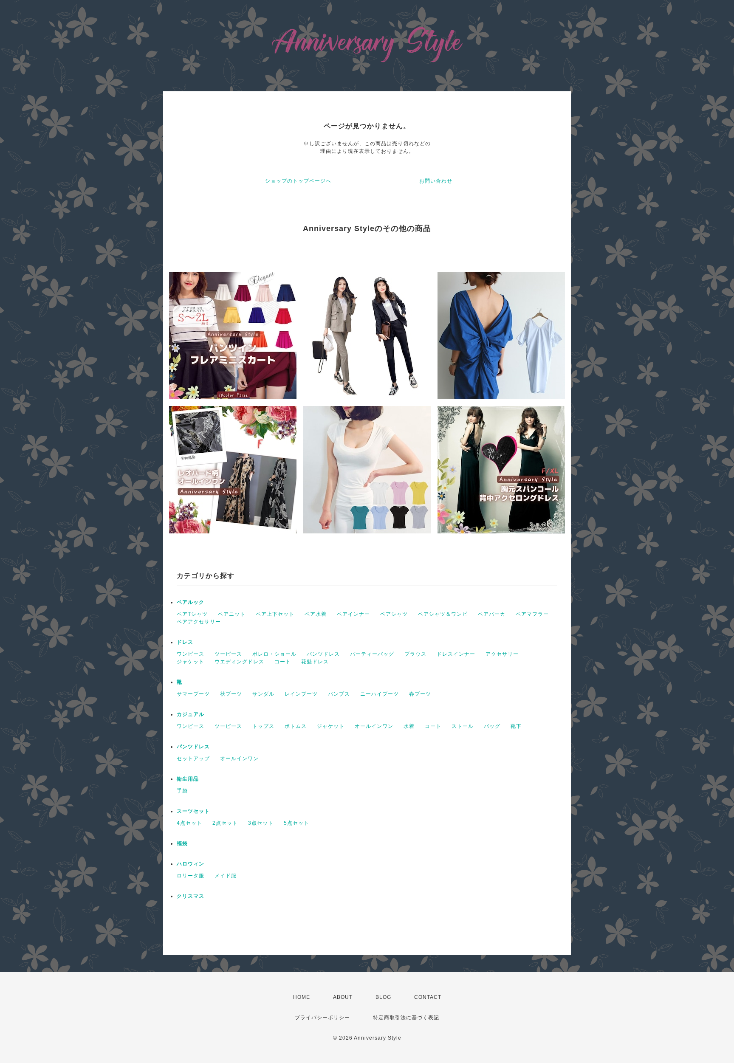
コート (282, 662)
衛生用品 (188, 779)
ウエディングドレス (239, 662)
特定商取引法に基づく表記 (406, 1018)
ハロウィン (190, 864)
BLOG (383, 997)
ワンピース (190, 654)
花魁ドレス (315, 662)
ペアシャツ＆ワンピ (443, 614)
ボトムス (296, 726)
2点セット (225, 823)
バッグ (492, 726)
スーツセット (193, 811)
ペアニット (232, 614)
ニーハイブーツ (379, 694)
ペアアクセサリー (199, 622)
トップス (263, 726)
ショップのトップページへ (298, 181)
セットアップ (193, 758)
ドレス (185, 642)
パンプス (339, 694)
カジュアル (190, 714)
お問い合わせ (435, 181)
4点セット (189, 823)
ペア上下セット (275, 614)
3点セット (261, 823)
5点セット (296, 823)
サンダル (263, 694)
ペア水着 (316, 614)
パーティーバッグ (372, 654)
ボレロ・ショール (274, 654)
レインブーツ (301, 694)
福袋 (182, 843)
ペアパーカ (491, 614)
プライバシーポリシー (322, 1018)
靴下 (516, 726)
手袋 (182, 791)
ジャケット (190, 662)
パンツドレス (323, 654)
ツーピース (228, 654)
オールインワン (374, 726)
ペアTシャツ (192, 614)
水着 (409, 726)
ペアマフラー (532, 614)
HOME (301, 997)
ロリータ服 (190, 876)
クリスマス (190, 896)
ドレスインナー (456, 654)
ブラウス (415, 654)
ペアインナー (353, 614)
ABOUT (343, 997)
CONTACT (427, 997)
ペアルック (190, 602)
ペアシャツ (394, 614)
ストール (463, 726)
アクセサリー (502, 654)
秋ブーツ (231, 694)
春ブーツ (420, 694)
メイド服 (226, 876)
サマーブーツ (193, 694)
